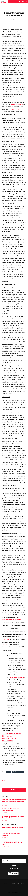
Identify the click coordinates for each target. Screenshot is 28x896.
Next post (23, 780)
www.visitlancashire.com (9, 738)
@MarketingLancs (7, 736)
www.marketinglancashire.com (11, 734)
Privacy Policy (14, 886)
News (8, 772)
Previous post (5, 780)
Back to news (15, 790)
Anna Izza (5, 644)
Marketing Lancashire (17, 677)
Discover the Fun (14, 109)
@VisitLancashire (7, 740)
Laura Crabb (6, 640)
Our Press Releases (18, 772)
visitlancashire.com (17, 104)
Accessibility (21, 883)
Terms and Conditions (9, 883)
